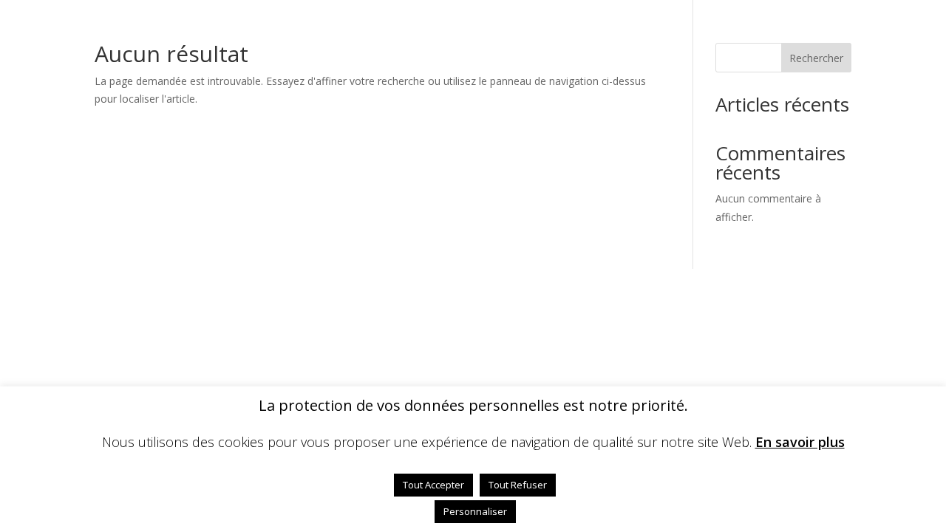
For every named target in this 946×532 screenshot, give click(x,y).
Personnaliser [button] (475, 511)
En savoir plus (800, 442)
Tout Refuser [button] (518, 484)
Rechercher (816, 58)
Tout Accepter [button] (433, 484)
